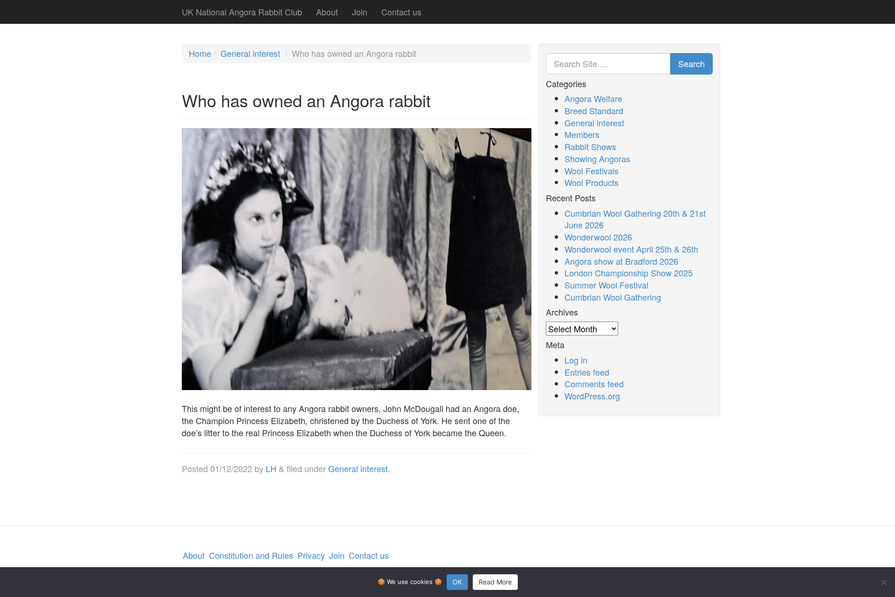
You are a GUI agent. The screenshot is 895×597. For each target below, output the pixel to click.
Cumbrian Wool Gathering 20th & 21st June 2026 (635, 219)
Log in (576, 360)
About (327, 12)
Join (359, 12)
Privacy (311, 555)
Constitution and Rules (251, 555)
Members (582, 134)
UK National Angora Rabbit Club (242, 12)
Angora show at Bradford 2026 (621, 261)
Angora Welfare (593, 98)
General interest (250, 53)
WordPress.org (592, 396)
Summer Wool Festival (606, 285)
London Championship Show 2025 (629, 273)
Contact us (401, 12)
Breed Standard (594, 110)
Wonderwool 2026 (598, 237)
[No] (883, 582)
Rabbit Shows (590, 146)
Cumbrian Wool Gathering (613, 297)
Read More (495, 582)
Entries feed (587, 372)
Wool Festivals (592, 171)
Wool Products (592, 182)
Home (200, 53)
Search (691, 63)
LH (271, 468)
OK (457, 582)
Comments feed (594, 383)
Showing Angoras (597, 158)
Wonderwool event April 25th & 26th (631, 249)
